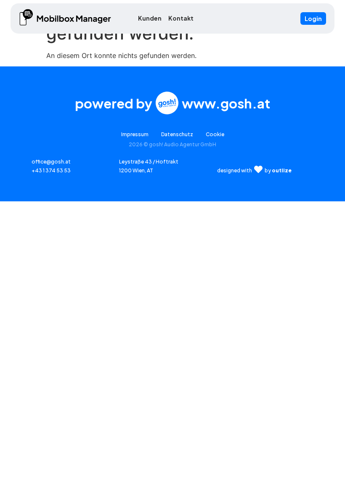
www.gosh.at (226, 103)
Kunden (150, 18)
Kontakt (181, 18)
